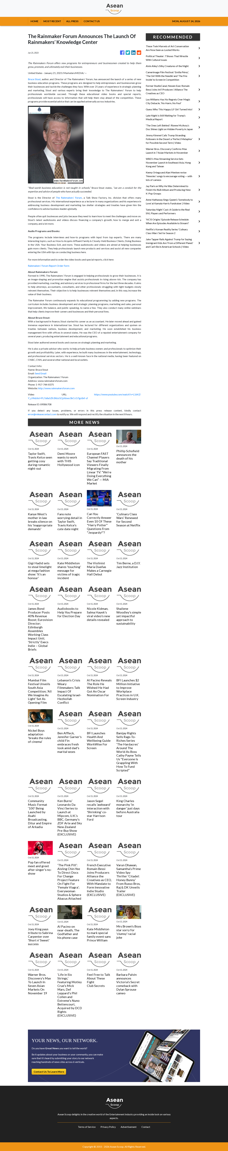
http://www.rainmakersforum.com (56, 388)
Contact (145, 1126)
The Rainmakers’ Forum (69, 197)
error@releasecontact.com (42, 414)
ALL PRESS (72, 21)
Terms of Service (87, 1126)
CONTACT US (92, 21)
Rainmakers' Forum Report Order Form (48, 265)
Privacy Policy (108, 1126)
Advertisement (128, 1126)
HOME (34, 21)
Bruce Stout (34, 79)
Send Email (40, 373)
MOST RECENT (52, 21)
